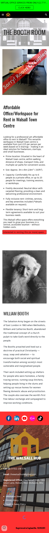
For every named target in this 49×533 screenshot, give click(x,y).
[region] (24, 5)
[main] (24, 32)
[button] (3, 14)
